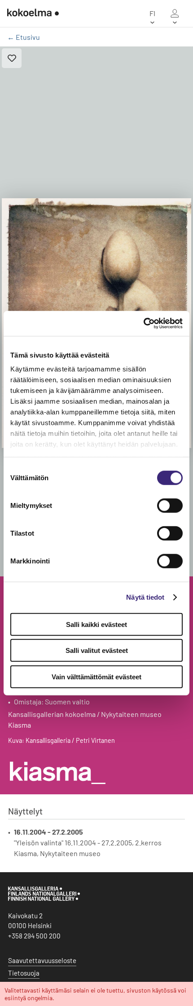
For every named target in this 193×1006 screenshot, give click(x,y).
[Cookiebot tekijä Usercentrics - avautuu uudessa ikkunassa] (143, 323)
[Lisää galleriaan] (12, 58)
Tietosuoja (23, 973)
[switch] (170, 505)
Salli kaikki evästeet (96, 624)
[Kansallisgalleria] (44, 899)
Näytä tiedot (145, 597)
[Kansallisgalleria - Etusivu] (33, 13)
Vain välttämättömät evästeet (96, 676)
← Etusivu (23, 37)
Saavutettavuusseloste (42, 960)
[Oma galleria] (174, 13)
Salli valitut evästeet (97, 650)
